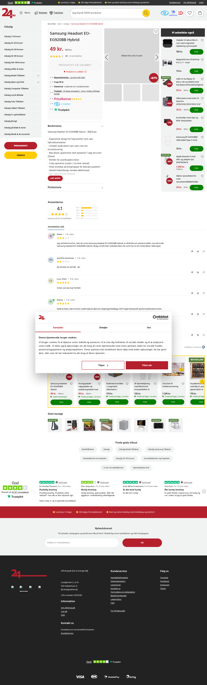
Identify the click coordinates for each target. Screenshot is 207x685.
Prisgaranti (20, 145)
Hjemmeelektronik (141, 468)
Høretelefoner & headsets (94, 458)
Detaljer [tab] (103, 327)
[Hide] (102, 126)
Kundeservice (174, 2)
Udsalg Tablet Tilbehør (14, 108)
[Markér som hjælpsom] (192, 251)
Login (201, 2)
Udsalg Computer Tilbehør (16, 88)
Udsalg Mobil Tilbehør (14, 75)
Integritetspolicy (118, 581)
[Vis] (102, 188)
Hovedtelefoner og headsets (157, 458)
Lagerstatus (116, 599)
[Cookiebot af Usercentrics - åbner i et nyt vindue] (155, 317)
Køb (197, 51)
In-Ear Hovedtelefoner (114, 468)
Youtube (164, 578)
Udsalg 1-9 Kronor (12, 36)
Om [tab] (149, 327)
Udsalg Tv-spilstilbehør (15, 115)
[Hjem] (8, 13)
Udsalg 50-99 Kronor (13, 56)
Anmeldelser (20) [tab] (56, 227)
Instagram (164, 585)
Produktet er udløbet (75, 65)
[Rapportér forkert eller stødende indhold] (204, 251)
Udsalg (8, 27)
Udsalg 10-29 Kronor (13, 43)
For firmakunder (118, 611)
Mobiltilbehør (88, 449)
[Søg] (146, 13)
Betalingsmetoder (119, 596)
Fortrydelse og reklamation (123, 592)
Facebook (164, 581)
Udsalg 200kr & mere (13, 69)
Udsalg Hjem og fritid (14, 82)
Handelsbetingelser (119, 578)
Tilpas (101, 365)
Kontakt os (115, 588)
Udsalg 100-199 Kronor (14, 62)
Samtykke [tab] (58, 327)
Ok (142, 543)
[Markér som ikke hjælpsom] (198, 251)
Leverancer (116, 585)
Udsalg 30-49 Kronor (13, 49)
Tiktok (163, 588)
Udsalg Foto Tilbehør (13, 101)
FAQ (63, 615)
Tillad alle (147, 365)
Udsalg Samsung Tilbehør (159, 449)
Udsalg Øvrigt (10, 121)
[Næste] (202, 381)
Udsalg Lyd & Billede (13, 95)
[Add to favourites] (155, 31)
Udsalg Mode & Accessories (17, 134)
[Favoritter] (190, 13)
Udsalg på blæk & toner (15, 128)
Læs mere (55, 178)
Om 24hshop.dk (189, 2)
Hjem (59, 24)
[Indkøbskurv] (200, 13)
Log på (64, 611)
